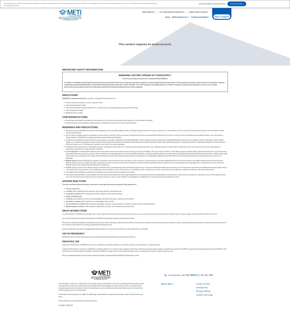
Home (167, 17)
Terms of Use (138, 288)
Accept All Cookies (236, 4)
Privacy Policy (66, 290)
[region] (145, 4)
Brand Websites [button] (148, 12)
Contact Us (202, 287)
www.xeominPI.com (77, 255)
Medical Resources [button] (180, 17)
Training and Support (200, 17)
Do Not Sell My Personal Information (212, 4)
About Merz (167, 284)
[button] (277, 309)
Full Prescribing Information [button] (172, 12)
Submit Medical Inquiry (198, 12)
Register (225, 16)
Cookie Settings (204, 295)
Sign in (217, 16)
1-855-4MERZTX (191, 275)
